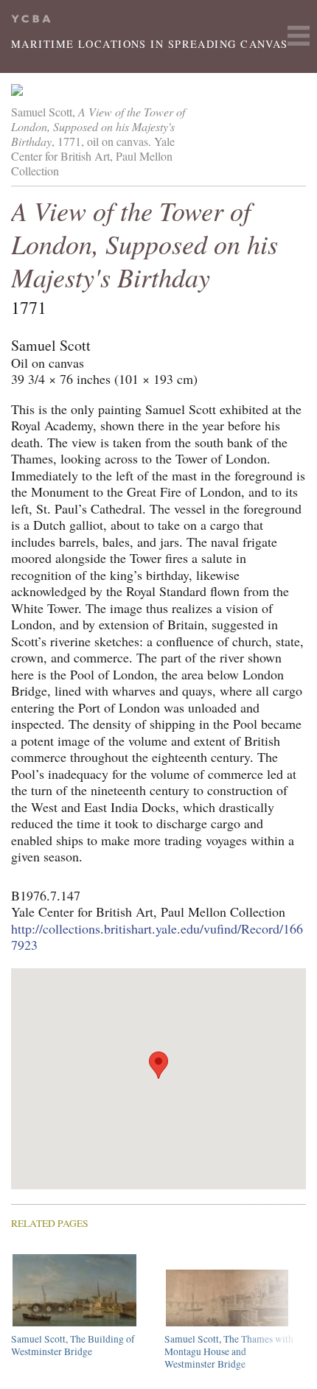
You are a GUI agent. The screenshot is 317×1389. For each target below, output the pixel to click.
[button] (158, 1065)
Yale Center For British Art (31, 19)
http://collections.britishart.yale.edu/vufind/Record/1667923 (157, 937)
